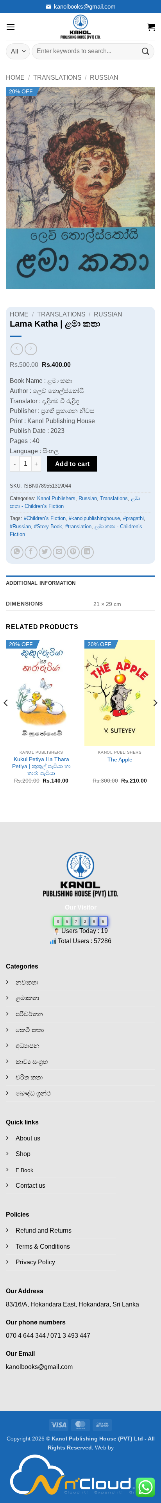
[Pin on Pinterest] (73, 552)
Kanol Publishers (56, 498)
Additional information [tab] (41, 583)
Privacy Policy (35, 1262)
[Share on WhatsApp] (17, 552)
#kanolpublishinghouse (94, 518)
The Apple (119, 760)
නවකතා (27, 982)
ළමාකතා (27, 998)
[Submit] (146, 51)
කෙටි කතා (30, 1030)
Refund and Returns (44, 1230)
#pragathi (133, 518)
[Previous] (6, 718)
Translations (57, 77)
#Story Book (48, 526)
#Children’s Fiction (45, 518)
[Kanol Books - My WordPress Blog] (80, 27)
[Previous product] (31, 349)
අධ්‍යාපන (27, 1045)
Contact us (30, 1185)
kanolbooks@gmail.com (85, 6)
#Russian (20, 526)
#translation (78, 526)
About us (28, 1138)
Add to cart (72, 464)
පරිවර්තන (29, 1014)
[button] (10, 26)
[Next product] (17, 349)
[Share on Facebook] (31, 552)
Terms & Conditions (43, 1246)
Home (15, 77)
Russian (104, 77)
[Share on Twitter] (45, 552)
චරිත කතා (29, 1077)
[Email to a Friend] (59, 552)
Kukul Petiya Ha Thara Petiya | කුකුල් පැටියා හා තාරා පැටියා (41, 766)
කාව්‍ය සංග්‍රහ (32, 1061)
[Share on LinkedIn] (87, 552)
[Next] (154, 718)
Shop (23, 1154)
